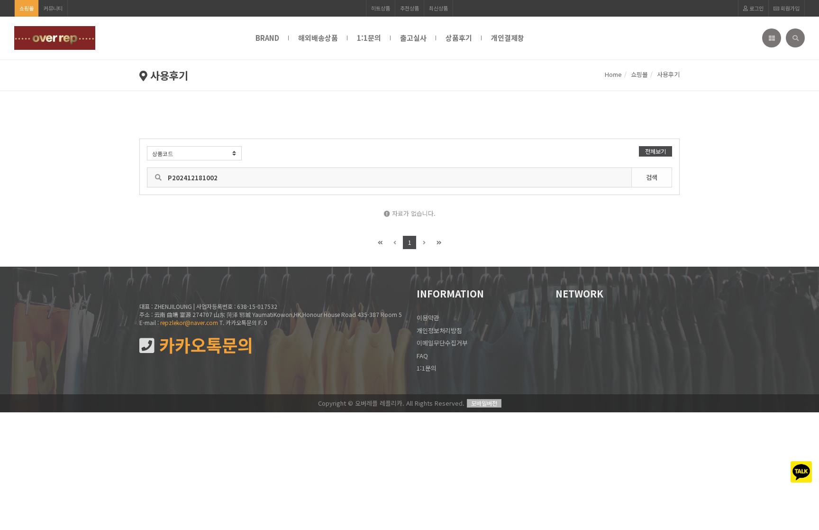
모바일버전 (484, 403)
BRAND (267, 38)
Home (613, 74)
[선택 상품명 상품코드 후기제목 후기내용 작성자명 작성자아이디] (194, 153)
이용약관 (428, 317)
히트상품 (380, 8)
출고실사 (413, 38)
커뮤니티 (53, 8)
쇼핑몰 (26, 8)
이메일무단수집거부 (442, 342)
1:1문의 (369, 38)
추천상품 (409, 8)
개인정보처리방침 (439, 330)
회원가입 (789, 8)
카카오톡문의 (204, 345)
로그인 (756, 8)
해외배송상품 (318, 38)
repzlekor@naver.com (189, 322)
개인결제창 (507, 38)
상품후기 (459, 38)
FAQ (422, 355)
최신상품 (438, 8)
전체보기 (655, 151)
